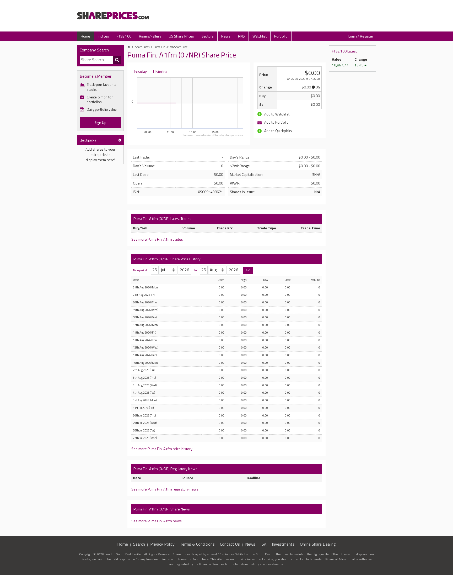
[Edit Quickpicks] (119, 140)
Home (85, 36)
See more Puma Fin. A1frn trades (157, 239)
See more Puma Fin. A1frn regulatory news (164, 489)
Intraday (140, 71)
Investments (283, 544)
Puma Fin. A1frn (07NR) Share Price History (167, 259)
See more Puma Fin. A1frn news (156, 521)
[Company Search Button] (117, 60)
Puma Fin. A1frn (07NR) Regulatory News (165, 468)
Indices (103, 36)
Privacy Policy (162, 544)
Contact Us (230, 544)
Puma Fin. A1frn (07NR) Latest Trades (162, 218)
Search (139, 544)
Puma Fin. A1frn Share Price (170, 47)
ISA (264, 544)
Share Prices (142, 47)
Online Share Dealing (318, 544)
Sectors (208, 36)
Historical (160, 71)
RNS (241, 36)
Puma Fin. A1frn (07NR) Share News (161, 509)
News (225, 36)
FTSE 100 (124, 36)
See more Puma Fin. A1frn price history (161, 448)
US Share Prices (181, 36)
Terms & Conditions (197, 544)
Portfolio (281, 36)
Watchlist (259, 36)
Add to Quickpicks (277, 130)
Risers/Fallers (150, 36)
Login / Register (360, 36)
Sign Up (100, 122)
